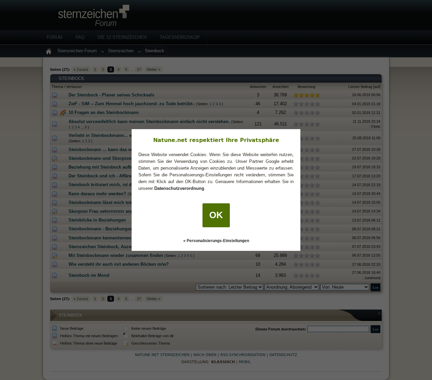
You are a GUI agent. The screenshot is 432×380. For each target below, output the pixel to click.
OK (216, 215)
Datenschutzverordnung (179, 188)
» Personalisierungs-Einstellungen (216, 240)
